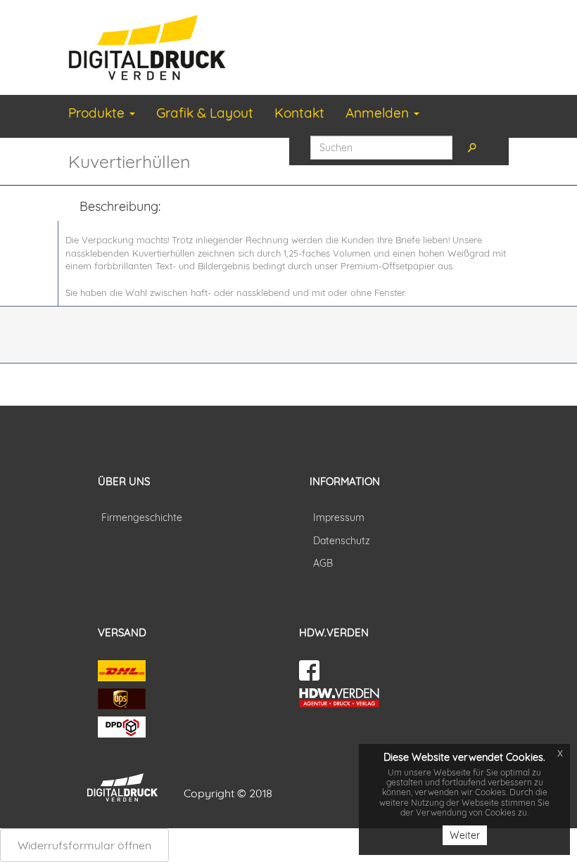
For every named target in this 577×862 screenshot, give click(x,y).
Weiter (465, 835)
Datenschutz (341, 540)
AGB (323, 563)
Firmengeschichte (141, 517)
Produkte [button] (98, 112)
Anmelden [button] (378, 112)
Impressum (338, 517)
